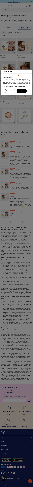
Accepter (22, 91)
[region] (16, 82)
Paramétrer (10, 91)
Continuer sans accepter (8, 77)
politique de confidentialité (17, 86)
